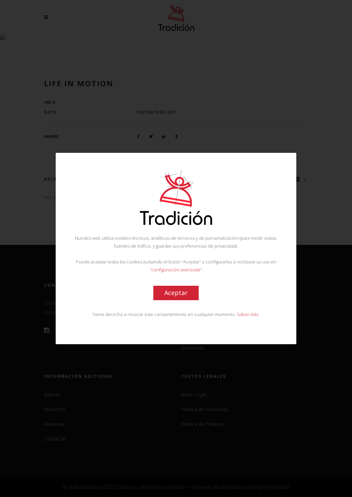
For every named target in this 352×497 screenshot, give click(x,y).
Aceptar (176, 293)
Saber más (247, 314)
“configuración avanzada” (175, 270)
